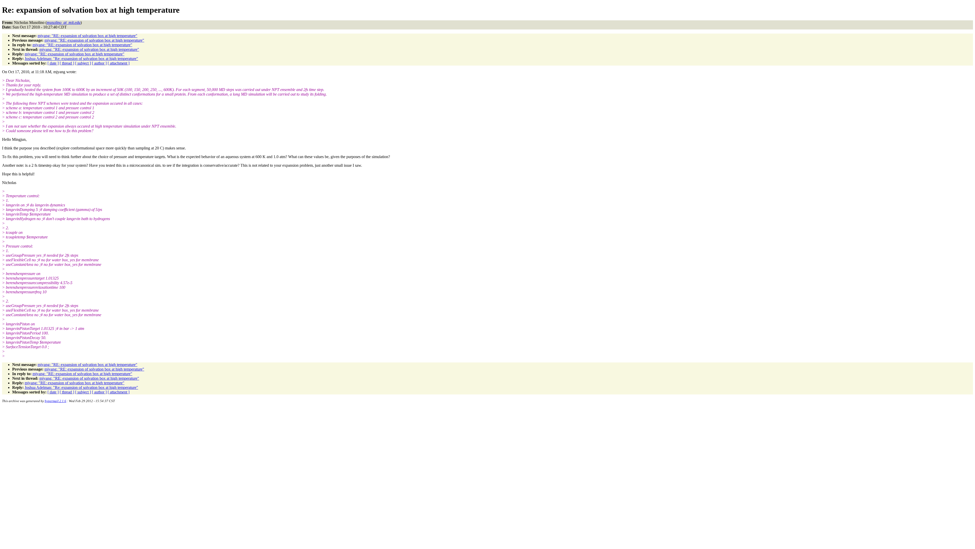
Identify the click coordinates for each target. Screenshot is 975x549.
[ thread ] (67, 63)
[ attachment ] (118, 63)
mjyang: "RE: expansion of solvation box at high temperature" (87, 36)
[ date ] (53, 63)
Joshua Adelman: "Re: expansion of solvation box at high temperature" (81, 58)
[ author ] (99, 63)
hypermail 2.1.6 (55, 401)
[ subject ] (83, 63)
